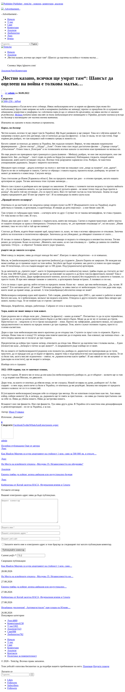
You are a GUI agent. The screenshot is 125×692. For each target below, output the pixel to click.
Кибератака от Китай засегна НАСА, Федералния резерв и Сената (35, 597)
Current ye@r (8, 555)
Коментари (13, 27)
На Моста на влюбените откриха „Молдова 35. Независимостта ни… (37, 576)
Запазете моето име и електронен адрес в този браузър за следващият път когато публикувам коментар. (58, 544)
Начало (11, 19)
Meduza (19, 114)
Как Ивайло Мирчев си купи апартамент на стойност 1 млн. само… (36, 566)
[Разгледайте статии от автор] (7, 438)
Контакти (12, 653)
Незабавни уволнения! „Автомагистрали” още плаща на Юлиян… (35, 607)
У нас (10, 22)
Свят (9, 24)
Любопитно (13, 33)
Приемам (88, 666)
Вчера (10, 38)
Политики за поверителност (22, 656)
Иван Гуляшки (16, 412)
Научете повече (101, 666)
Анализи (11, 30)
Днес (9, 35)
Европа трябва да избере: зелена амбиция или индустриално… (34, 586)
